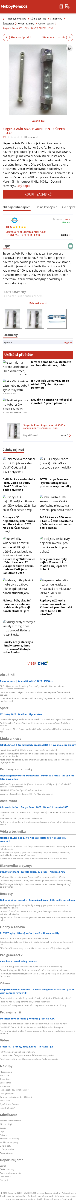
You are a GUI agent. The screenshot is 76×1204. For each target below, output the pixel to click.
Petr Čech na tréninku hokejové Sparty (17, 1051)
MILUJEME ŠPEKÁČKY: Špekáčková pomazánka (21, 790)
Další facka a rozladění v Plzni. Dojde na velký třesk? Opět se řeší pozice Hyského (19, 484)
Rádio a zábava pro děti (11, 1173)
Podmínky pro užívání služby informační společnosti (52, 1196)
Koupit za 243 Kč (38, 194)
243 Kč (64, 234)
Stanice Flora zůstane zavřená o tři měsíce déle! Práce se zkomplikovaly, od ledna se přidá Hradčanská (37, 754)
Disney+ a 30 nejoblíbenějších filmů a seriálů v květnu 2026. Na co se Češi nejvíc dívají (19, 524)
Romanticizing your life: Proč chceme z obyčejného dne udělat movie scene (34, 970)
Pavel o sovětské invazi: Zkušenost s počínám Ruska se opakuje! (29, 1059)
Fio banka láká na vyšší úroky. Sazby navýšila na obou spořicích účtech (32, 877)
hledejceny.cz (6, 1072)
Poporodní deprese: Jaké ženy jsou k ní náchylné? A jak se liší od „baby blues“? (36, 998)
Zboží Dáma (5, 1082)
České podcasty (7, 1169)
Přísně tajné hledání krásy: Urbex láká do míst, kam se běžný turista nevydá (34, 948)
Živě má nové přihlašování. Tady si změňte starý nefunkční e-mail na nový (33, 858)
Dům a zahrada (38, 18)
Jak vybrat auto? (7, 1108)
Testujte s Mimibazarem (10, 1120)
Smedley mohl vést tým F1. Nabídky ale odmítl (21, 818)
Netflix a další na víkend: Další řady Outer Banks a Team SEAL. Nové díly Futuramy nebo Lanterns (37, 847)
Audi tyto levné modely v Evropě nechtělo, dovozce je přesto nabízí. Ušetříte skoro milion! (37, 823)
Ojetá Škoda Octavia (9, 1104)
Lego (2, 1131)
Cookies (47, 1199)
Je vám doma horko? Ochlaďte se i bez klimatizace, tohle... (51, 363)
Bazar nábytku (6, 1153)
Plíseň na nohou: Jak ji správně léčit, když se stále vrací (25, 1001)
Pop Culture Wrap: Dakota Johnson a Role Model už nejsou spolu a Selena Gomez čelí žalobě (37, 974)
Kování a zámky (26, 23)
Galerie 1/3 (38, 120)
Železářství (8, 23)
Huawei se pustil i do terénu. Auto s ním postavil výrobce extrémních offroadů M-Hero (37, 813)
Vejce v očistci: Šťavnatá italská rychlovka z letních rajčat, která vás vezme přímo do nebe (37, 918)
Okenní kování (46, 23)
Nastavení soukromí (63, 1199)
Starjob (3, 1165)
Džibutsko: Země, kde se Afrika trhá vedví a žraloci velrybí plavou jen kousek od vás (36, 943)
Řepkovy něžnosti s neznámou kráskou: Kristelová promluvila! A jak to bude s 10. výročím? (56, 607)
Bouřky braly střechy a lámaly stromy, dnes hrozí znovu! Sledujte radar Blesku (18, 647)
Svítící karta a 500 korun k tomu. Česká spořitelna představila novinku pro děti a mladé (56, 522)
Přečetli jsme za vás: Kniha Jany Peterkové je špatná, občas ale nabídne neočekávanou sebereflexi (32, 687)
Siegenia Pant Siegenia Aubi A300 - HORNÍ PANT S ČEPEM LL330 (26, 233)
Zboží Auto (5, 1100)
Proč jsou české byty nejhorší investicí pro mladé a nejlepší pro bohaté (54, 564)
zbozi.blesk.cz (6, 1086)
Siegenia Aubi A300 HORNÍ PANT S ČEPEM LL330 (34, 131)
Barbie (3, 1128)
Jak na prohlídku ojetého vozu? (14, 1089)
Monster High (6, 1124)
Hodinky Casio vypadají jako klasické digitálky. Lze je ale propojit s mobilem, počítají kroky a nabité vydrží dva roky (35, 853)
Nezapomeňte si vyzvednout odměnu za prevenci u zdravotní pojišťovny (33, 1005)
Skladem (66, 222)
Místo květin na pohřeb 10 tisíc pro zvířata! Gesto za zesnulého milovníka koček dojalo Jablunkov (36, 760)
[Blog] (62, 6)
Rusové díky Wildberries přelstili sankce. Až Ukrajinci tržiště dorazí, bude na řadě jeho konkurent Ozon (19, 566)
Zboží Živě (4, 1075)
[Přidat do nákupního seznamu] (69, 48)
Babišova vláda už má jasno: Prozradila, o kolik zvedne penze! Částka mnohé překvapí (35, 693)
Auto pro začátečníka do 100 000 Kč (16, 1097)
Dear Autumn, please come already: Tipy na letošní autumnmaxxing (31, 966)
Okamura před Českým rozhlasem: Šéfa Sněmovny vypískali (27, 1055)
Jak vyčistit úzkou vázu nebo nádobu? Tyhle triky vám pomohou (50, 384)
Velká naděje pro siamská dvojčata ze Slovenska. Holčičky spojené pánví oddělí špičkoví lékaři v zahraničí (36, 785)
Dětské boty (5, 1145)
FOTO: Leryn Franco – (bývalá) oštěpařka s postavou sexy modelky (55, 482)
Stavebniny (56, 18)
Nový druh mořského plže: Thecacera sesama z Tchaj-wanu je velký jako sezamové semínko (37, 1032)
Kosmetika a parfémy (9, 1138)
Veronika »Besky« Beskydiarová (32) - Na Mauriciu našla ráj (26, 794)
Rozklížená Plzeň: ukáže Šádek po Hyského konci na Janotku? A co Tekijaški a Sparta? (35, 724)
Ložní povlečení (7, 1149)
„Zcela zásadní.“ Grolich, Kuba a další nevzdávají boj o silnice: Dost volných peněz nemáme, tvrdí (37, 699)
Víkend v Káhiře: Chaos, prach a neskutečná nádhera (24, 938)
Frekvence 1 (5, 1176)
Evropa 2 (4, 1180)
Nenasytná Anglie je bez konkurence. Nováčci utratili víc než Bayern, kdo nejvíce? (37, 719)
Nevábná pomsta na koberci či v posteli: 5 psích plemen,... (51, 401)
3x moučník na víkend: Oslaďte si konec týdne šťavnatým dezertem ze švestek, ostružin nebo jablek (35, 912)
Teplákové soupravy (9, 1142)
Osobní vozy (5, 1079)
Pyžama (3, 1135)
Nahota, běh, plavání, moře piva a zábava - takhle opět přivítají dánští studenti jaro (17, 606)
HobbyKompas (7, 1093)
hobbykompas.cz (17, 18)
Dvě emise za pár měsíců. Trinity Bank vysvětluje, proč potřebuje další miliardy (35, 880)
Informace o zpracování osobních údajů (24, 1199)
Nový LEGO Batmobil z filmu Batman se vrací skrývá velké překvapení (31, 1027)
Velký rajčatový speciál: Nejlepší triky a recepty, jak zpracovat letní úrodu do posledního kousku (34, 906)
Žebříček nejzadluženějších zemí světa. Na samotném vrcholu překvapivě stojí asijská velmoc (35, 885)
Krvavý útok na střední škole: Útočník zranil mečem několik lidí (28, 750)
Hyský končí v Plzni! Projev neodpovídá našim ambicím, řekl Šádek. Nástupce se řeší (36, 730)
